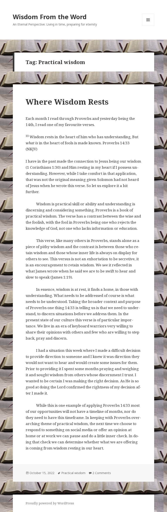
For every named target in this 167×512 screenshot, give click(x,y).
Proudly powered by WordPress (50, 503)
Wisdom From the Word (50, 16)
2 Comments (101, 473)
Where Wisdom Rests (67, 102)
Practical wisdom (73, 473)
